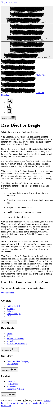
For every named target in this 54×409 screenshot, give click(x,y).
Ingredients (11, 341)
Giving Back (12, 364)
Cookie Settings (13, 313)
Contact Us (11, 381)
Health (9, 333)
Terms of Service (15, 403)
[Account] (9, 107)
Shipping (11, 308)
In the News (12, 386)
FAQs (9, 316)
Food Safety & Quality (17, 343)
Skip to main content (10, 2)
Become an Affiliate (15, 389)
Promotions (6, 405)
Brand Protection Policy (35, 403)
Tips (8, 336)
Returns (10, 311)
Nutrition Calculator (15, 338)
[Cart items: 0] (9, 111)
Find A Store (12, 384)
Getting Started (13, 306)
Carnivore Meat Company (18, 361)
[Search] (10, 101)
